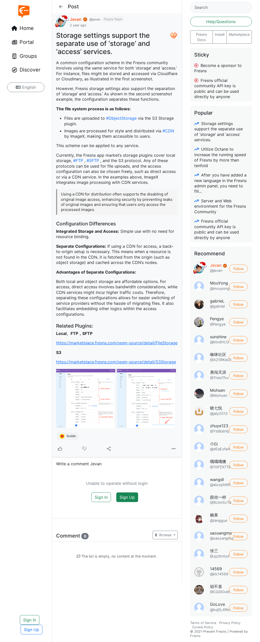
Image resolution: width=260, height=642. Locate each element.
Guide (71, 436)
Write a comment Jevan (79, 463)
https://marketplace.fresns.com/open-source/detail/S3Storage (116, 361)
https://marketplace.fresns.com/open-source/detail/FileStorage (116, 342)
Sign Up (31, 629)
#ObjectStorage (121, 118)
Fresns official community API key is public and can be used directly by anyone (216, 88)
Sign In (29, 619)
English (28, 87)
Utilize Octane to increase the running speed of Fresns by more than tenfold (220, 157)
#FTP (78, 160)
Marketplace (239, 34)
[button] (61, 6)
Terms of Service (203, 623)
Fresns (195, 636)
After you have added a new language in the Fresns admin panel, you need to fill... (220, 183)
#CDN (168, 130)
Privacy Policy (229, 623)
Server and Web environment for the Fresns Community (220, 206)
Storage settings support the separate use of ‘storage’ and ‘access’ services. (218, 131)
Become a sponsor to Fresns (218, 68)
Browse (165, 535)
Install (219, 34)
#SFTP (93, 160)
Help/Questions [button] (221, 21)
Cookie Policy (202, 627)
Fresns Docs (201, 37)
